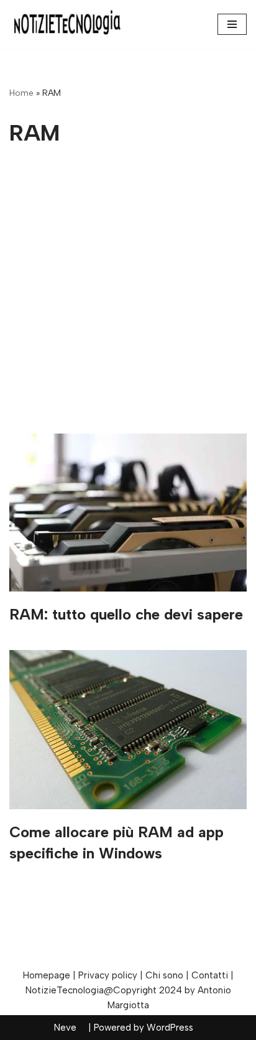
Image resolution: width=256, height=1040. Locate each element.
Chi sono (164, 975)
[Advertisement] (128, 299)
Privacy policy (107, 975)
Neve (65, 1027)
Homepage (46, 975)
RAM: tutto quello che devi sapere (126, 614)
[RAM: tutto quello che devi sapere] (128, 513)
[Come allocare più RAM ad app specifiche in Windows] (128, 729)
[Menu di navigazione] (232, 24)
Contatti (209, 975)
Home (21, 93)
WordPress (170, 1027)
